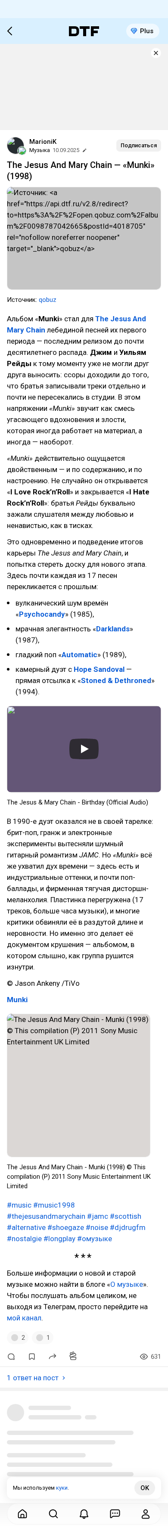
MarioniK (42, 142)
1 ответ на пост (33, 1377)
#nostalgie (24, 1238)
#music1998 (54, 1205)
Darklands (113, 628)
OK (144, 1488)
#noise (97, 1227)
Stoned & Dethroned (116, 680)
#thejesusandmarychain (46, 1216)
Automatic (79, 654)
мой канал (24, 1318)
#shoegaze (65, 1227)
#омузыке (94, 1238)
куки (62, 1488)
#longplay (59, 1238)
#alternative (26, 1227)
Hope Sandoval (99, 669)
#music (19, 1205)
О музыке (126, 1284)
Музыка (39, 150)
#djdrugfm (128, 1227)
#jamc (97, 1216)
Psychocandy (42, 614)
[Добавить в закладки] (32, 1357)
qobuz (47, 300)
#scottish (125, 1216)
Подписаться (139, 145)
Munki (17, 999)
